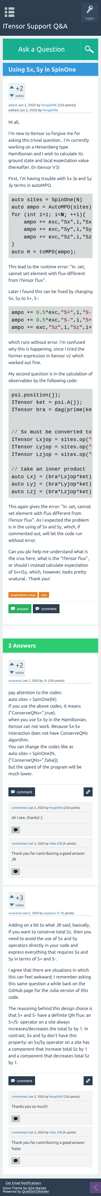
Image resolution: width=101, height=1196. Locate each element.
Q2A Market (37, 1188)
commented (19, 807)
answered (15, 680)
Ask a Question (41, 49)
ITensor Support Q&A (35, 26)
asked (12, 105)
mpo (44, 595)
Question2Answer (35, 1191)
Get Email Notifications (23, 1183)
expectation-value (23, 595)
